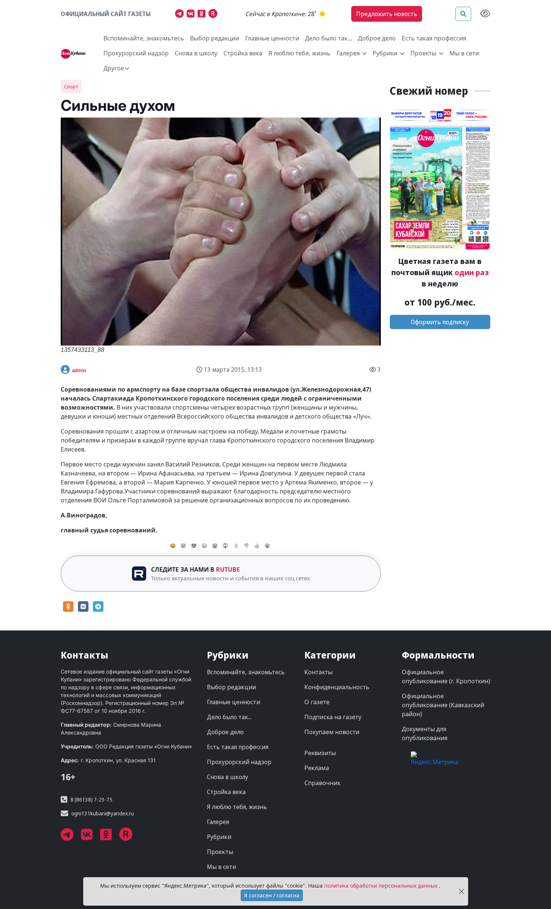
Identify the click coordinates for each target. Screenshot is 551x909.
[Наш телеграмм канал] (181, 14)
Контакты (318, 672)
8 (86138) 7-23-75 (91, 799)
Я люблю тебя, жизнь (299, 53)
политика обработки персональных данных (381, 885)
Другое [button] (113, 68)
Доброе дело (377, 38)
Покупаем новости (331, 732)
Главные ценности (272, 38)
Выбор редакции (214, 38)
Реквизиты (320, 753)
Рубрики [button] (386, 53)
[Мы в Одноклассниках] (203, 14)
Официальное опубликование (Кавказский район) (443, 705)
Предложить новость (386, 14)
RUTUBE (228, 569)
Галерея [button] (349, 53)
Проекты (220, 852)
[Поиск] (463, 14)
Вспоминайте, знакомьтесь (143, 38)
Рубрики (219, 837)
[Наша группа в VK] (192, 14)
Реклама (316, 768)
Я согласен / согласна (271, 895)
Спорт (71, 86)
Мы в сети (464, 53)
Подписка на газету (332, 717)
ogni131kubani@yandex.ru (102, 813)
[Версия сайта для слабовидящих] (485, 14)
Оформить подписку (440, 322)
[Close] (461, 892)
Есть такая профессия (434, 38)
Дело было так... (328, 38)
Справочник (322, 783)
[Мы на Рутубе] (214, 14)
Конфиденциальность (337, 687)
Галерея (218, 822)
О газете (316, 702)
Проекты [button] (424, 53)
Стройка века (242, 53)
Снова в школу (196, 53)
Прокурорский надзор (136, 53)
